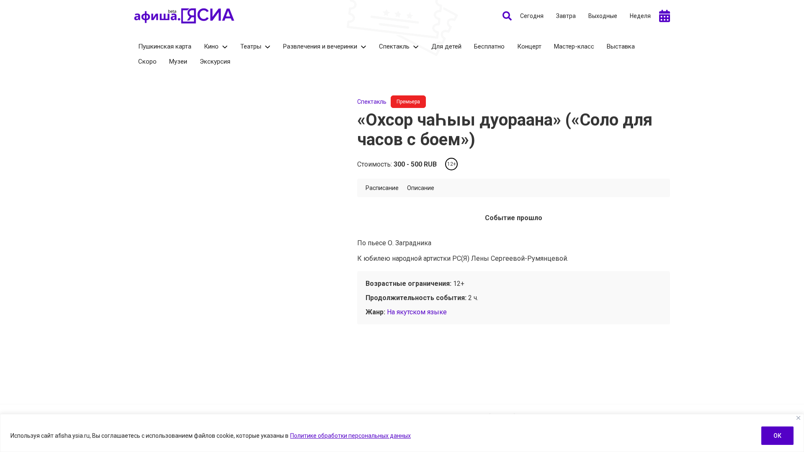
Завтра (566, 16)
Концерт (529, 46)
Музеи (178, 61)
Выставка (621, 46)
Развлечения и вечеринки (320, 46)
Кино (211, 46)
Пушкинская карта (164, 46)
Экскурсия (215, 61)
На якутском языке (417, 312)
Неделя (640, 16)
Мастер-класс (574, 46)
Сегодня (532, 16)
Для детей (446, 46)
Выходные (602, 16)
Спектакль (394, 46)
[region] (402, 433)
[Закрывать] (798, 418)
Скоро (147, 61)
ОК (777, 435)
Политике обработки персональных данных (350, 435)
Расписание (382, 188)
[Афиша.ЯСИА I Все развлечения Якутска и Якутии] (184, 15)
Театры (250, 46)
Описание (420, 188)
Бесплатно (489, 46)
